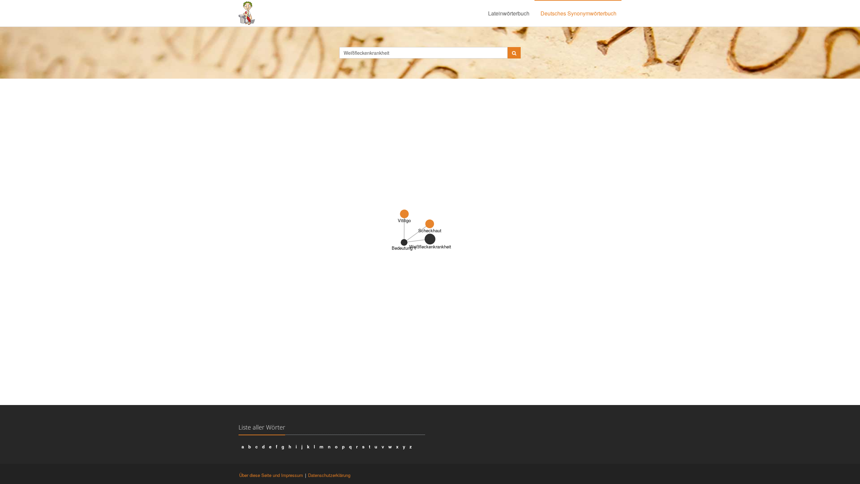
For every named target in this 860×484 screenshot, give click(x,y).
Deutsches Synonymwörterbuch (578, 13)
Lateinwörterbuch (508, 13)
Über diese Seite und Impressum (271, 475)
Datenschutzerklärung (329, 475)
